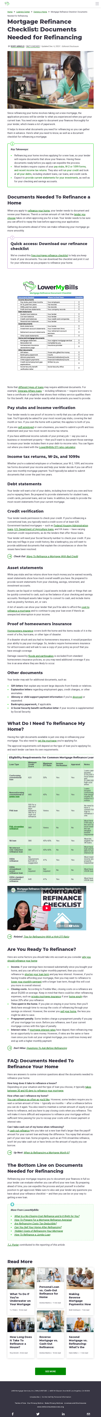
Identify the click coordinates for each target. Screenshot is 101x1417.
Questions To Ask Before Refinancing (46, 1048)
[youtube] (53, 1386)
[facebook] (43, 1386)
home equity (75, 996)
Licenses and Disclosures (75, 1403)
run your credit (71, 170)
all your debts (24, 173)
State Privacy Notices (54, 1403)
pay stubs (59, 166)
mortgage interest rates (43, 1029)
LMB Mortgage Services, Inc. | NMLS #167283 (29, 1391)
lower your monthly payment (26, 981)
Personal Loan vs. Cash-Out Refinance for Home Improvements (49, 1293)
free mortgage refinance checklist (49, 255)
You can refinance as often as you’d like (28, 1099)
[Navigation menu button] (97, 3)
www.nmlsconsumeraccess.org (50, 1407)
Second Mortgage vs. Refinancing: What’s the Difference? (78, 1343)
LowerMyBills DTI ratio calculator (57, 447)
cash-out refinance (20, 1130)
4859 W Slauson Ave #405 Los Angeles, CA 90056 (70, 1391)
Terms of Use (20, 1403)
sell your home (68, 1011)
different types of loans (31, 387)
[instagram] (56, 1386)
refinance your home (39, 210)
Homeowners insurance (20, 630)
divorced (77, 696)
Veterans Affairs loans (30, 390)
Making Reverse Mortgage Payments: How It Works (80, 1301)
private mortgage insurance (46, 996)
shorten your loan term (37, 974)
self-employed (26, 427)
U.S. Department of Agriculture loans (34, 529)
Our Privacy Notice (35, 1403)
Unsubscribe (35, 1397)
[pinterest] (49, 1386)
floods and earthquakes (41, 655)
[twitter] (46, 1386)
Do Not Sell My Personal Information (56, 1397)
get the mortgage (47, 740)
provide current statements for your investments (51, 177)
